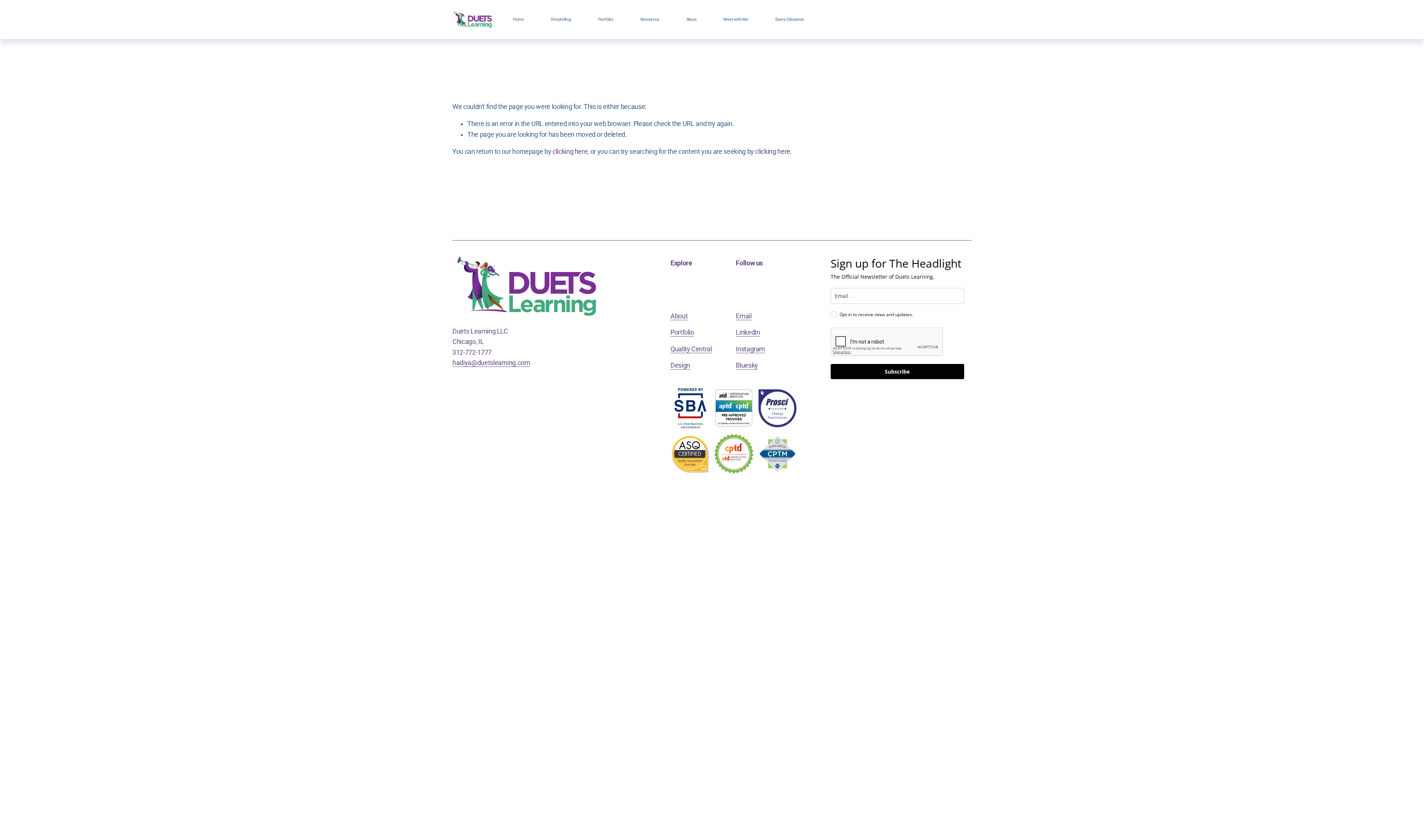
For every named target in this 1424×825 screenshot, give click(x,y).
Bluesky (747, 365)
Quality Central (691, 349)
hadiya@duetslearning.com (491, 363)
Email (743, 316)
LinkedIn (748, 332)
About (691, 19)
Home (518, 19)
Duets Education (789, 19)
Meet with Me (735, 19)
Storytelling (561, 19)
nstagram (751, 349)
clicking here (570, 151)
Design (680, 365)
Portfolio (605, 19)
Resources (649, 19)
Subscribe (897, 371)
